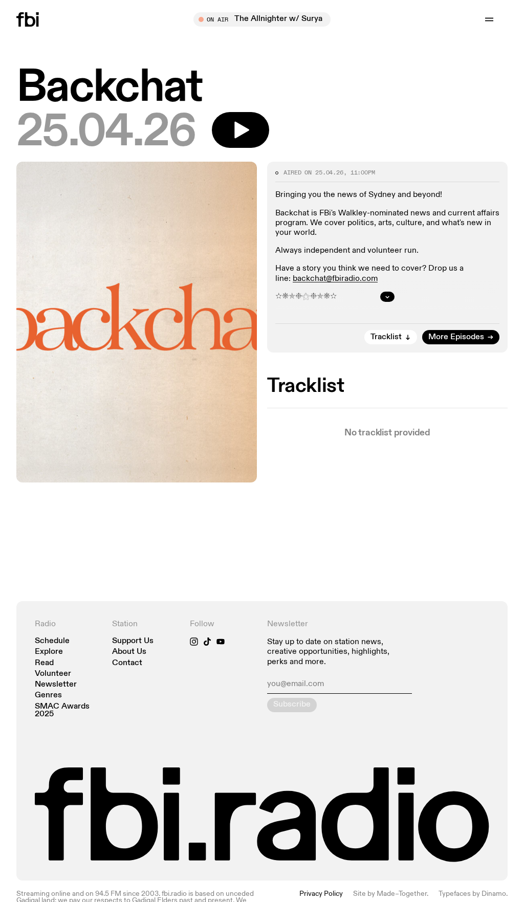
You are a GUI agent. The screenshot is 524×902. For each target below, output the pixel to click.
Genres (48, 695)
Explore (49, 652)
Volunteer (53, 674)
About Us (129, 652)
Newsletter (56, 685)
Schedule (52, 641)
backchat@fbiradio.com (335, 279)
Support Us (133, 641)
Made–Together (402, 893)
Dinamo (494, 893)
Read (44, 663)
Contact (127, 663)
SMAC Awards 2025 (62, 710)
